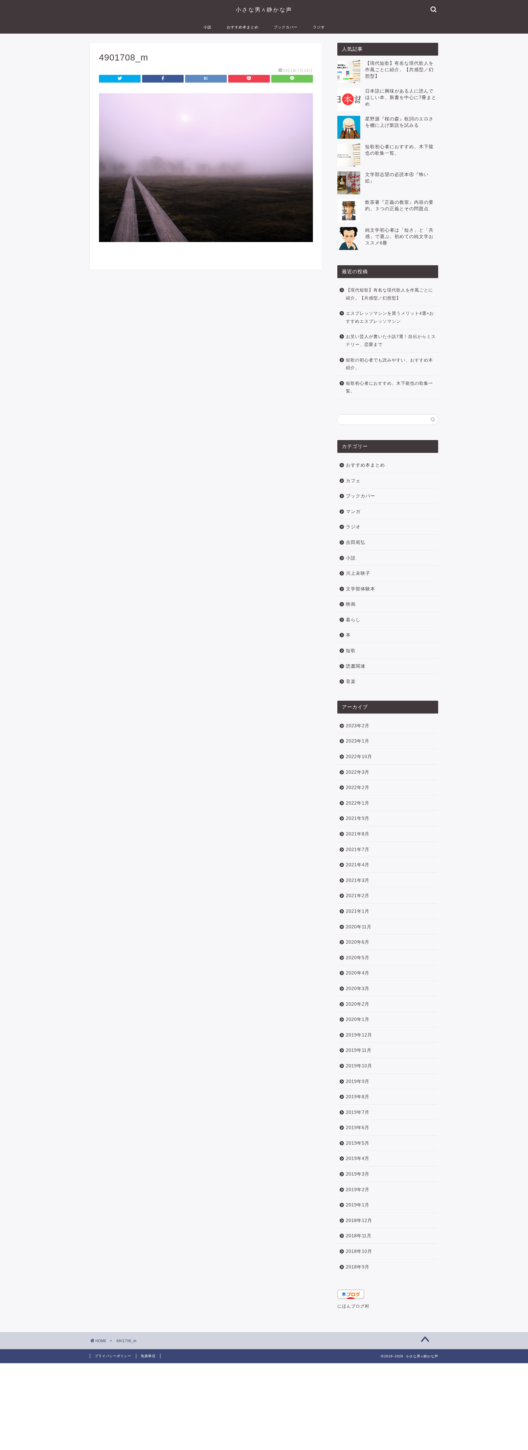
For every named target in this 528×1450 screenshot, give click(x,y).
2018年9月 (357, 1266)
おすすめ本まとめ (242, 27)
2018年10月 (359, 1251)
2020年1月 (357, 1019)
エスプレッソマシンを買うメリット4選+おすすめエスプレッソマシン (390, 317)
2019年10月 (359, 1065)
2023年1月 (357, 740)
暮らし (353, 619)
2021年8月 (357, 833)
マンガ (353, 511)
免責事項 (148, 1356)
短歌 (351, 650)
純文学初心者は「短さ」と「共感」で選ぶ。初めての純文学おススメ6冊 (399, 236)
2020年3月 (357, 988)
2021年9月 (357, 818)
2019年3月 (357, 1174)
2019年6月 (357, 1127)
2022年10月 (359, 756)
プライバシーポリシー (113, 1356)
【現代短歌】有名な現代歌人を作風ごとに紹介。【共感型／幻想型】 (399, 70)
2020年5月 (357, 957)
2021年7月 (357, 849)
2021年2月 (357, 895)
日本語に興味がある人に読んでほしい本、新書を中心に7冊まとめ (400, 97)
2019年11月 (359, 1050)
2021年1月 (357, 911)
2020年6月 (357, 942)
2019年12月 (359, 1034)
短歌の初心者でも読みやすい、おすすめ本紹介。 (389, 364)
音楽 (351, 681)
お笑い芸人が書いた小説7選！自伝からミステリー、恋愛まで (391, 340)
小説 (207, 27)
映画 (351, 604)
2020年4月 (357, 972)
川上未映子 (358, 573)
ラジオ (319, 27)
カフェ (353, 480)
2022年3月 (357, 772)
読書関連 (355, 666)
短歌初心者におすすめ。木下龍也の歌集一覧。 (389, 387)
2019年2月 (357, 1189)
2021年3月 (357, 880)
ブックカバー (286, 27)
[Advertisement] (183, 1406)
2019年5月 (357, 1143)
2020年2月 (357, 1004)
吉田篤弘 (355, 542)
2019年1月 (357, 1204)
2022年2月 (357, 787)
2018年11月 (359, 1235)
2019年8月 (357, 1096)
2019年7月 (357, 1112)
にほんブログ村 (353, 1306)
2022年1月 (357, 803)
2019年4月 (357, 1158)
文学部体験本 (360, 588)
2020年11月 (359, 926)
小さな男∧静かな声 (264, 9)
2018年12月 (359, 1220)
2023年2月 (357, 725)
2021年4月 (357, 864)
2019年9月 (357, 1081)
